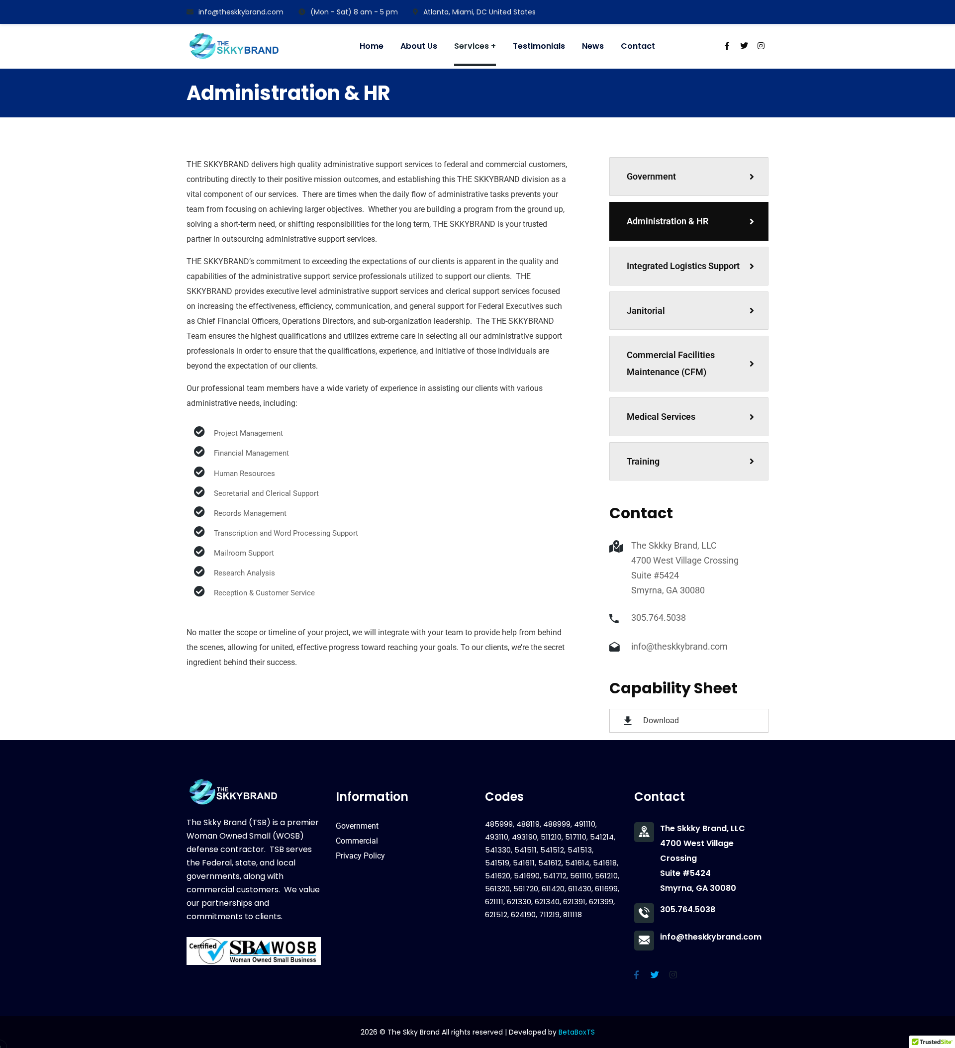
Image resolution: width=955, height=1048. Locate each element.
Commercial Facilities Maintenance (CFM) (671, 363)
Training (643, 461)
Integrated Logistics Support (683, 266)
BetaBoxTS (577, 1032)
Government (651, 176)
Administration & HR (667, 221)
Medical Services (661, 416)
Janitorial (646, 310)
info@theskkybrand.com (241, 12)
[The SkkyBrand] (234, 46)
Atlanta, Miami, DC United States (479, 12)
